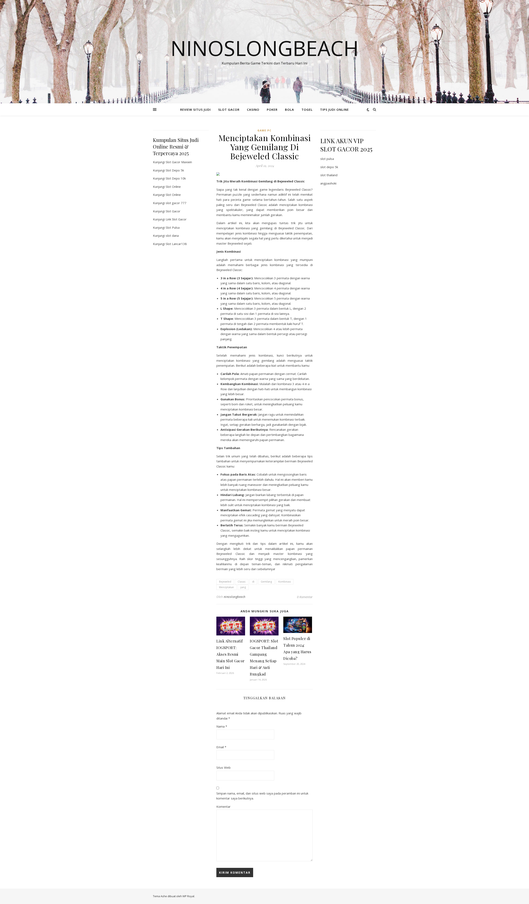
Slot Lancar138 (176, 244)
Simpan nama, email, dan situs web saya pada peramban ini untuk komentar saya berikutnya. (262, 796)
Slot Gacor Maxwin (179, 162)
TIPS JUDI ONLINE (334, 109)
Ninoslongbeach (264, 48)
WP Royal (188, 896)
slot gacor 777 (176, 203)
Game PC (264, 130)
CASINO (253, 109)
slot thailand (328, 175)
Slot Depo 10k (176, 178)
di (253, 581)
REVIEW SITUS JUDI (195, 109)
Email (221, 747)
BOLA (289, 109)
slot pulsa (327, 159)
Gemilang (266, 581)
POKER (272, 109)
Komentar (223, 806)
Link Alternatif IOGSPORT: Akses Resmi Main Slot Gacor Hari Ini (230, 654)
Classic (242, 581)
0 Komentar (305, 597)
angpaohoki (328, 183)
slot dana (172, 235)
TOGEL (307, 109)
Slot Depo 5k (175, 170)
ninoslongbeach (234, 597)
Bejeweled (225, 581)
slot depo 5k (329, 167)
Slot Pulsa (173, 227)
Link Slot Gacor (176, 219)
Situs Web (223, 767)
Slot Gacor (173, 211)
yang (243, 587)
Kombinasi (284, 581)
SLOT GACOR (228, 109)
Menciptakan (226, 587)
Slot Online (173, 186)
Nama (221, 726)
